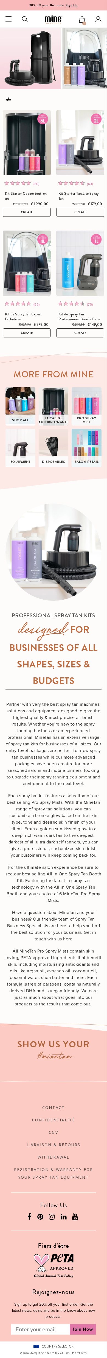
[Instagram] (52, 1218)
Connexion (98, 19)
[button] (82, 20)
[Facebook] (30, 1218)
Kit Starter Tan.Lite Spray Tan (78, 196)
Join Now (83, 1329)
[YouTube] (75, 1218)
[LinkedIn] (64, 1218)
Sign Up (72, 5)
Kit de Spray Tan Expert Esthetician (23, 316)
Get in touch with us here (65, 935)
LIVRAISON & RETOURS (54, 1144)
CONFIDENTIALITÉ (53, 1119)
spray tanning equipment (66, 777)
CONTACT (53, 1107)
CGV (53, 1132)
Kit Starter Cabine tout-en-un (26, 196)
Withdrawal (54, 1157)
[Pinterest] (40, 1218)
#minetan (55, 1057)
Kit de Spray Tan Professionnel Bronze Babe (79, 316)
